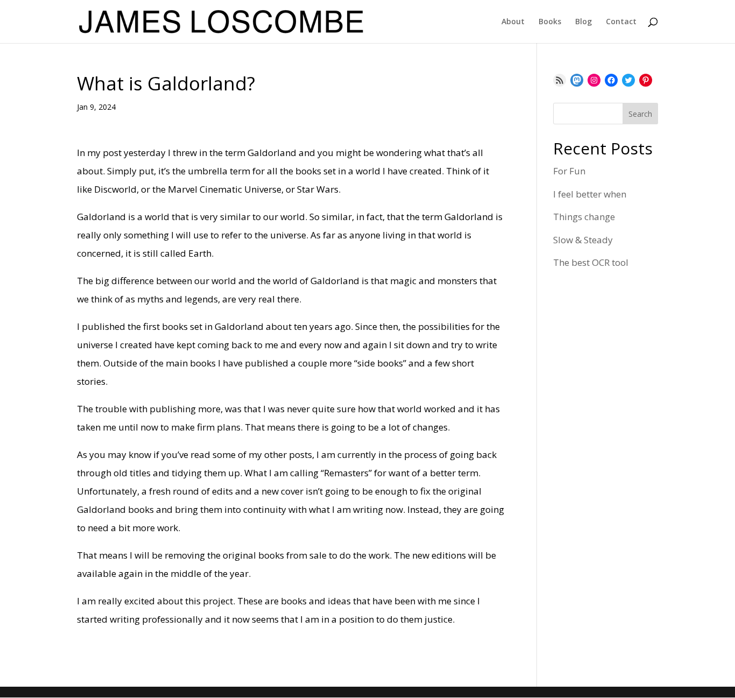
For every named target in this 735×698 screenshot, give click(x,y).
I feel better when (589, 194)
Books (550, 22)
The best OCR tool (590, 262)
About (513, 22)
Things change (584, 216)
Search (640, 114)
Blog (583, 22)
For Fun (569, 171)
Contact (621, 22)
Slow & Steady (583, 240)
